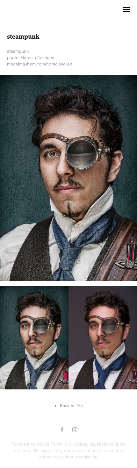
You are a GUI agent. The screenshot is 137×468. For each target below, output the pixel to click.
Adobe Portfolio (51, 444)
